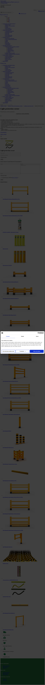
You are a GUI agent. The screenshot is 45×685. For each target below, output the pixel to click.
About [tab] (37, 336)
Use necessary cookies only (8, 351)
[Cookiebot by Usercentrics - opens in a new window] (38, 333)
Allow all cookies (36, 351)
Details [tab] (22, 336)
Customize (22, 351)
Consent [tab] (8, 336)
